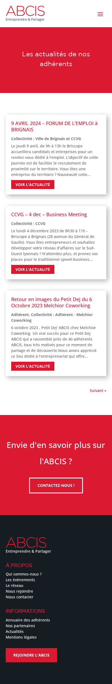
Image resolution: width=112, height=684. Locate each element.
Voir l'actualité (32, 184)
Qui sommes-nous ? (24, 574)
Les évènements (20, 579)
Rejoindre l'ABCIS (31, 655)
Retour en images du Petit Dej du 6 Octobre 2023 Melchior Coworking (51, 302)
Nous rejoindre (19, 591)
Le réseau (14, 585)
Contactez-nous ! (56, 485)
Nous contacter (19, 596)
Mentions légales (21, 637)
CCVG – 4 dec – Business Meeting (49, 214)
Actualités (15, 631)
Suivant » (98, 390)
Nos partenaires (20, 625)
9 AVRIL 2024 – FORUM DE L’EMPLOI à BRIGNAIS (54, 126)
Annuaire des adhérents (28, 620)
